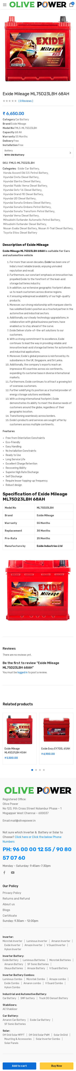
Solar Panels (11, 1043)
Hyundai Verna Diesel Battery (21, 215)
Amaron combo (32, 983)
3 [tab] (40, 770)
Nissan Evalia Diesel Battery (20, 228)
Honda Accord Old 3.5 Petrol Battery (25, 172)
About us (9, 904)
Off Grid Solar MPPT (14, 1034)
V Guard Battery (58, 968)
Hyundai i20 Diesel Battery (19, 198)
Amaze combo (57, 979)
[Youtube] (12, 872)
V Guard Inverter (56, 945)
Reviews (26, 101)
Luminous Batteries (34, 960)
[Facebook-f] (4, 872)
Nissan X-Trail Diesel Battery (55, 228)
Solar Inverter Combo (48, 1039)
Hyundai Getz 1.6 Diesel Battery (22, 190)
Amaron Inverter (60, 941)
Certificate (10, 915)
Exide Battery (11, 960)
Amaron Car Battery (14, 1020)
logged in (22, 672)
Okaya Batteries (13, 968)
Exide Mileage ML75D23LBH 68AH (24, 251)
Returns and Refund (16, 898)
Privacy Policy (12, 893)
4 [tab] (44, 770)
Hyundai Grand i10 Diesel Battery (23, 194)
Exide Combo (11, 983)
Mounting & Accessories (18, 1039)
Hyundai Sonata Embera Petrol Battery (27, 207)
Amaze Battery (36, 968)
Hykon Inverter (12, 949)
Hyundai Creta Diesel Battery (21, 177)
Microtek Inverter (12, 941)
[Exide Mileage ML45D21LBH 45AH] (20, 730)
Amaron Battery (13, 964)
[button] (70, 4)
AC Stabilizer (10, 1009)
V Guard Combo (54, 983)
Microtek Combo (36, 979)
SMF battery (28, 998)
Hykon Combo (12, 987)
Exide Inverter (12, 945)
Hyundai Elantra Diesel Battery (21, 181)
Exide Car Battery (28, 168)
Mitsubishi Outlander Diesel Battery (24, 224)
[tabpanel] (19, 739)
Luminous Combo (12, 979)
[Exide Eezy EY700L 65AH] (56, 730)
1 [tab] (32, 770)
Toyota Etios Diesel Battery (20, 232)
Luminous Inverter (37, 941)
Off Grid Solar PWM (39, 1034)
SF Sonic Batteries (38, 964)
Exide (48, 262)
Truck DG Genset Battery (53, 998)
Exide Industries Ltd (49, 546)
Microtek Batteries (60, 960)
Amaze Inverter (33, 945)
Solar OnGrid (61, 1034)
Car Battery (9, 998)
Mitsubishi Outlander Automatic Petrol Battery (31, 219)
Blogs (6, 910)
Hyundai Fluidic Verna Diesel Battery (25, 185)
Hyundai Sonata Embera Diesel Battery (27, 202)
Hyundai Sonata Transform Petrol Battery (28, 211)
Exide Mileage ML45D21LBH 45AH (15, 750)
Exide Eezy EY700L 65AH (55, 748)
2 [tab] (36, 770)
